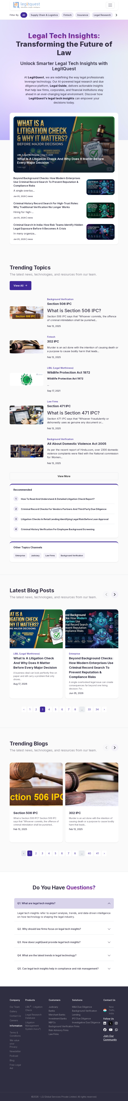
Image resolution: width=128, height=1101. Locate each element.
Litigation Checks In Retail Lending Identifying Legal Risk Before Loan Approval (64, 519)
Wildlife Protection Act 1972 (68, 372)
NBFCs (52, 1022)
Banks (52, 1010)
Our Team (15, 1007)
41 (97, 853)
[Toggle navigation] (110, 5)
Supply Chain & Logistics (44, 15)
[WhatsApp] (116, 1030)
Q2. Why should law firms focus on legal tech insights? (49, 928)
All (23, 15)
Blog (12, 1060)
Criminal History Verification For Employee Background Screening (57, 529)
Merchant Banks (57, 1014)
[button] (116, 15)
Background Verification (60, 299)
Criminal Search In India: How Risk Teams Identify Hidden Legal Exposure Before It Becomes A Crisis (48, 226)
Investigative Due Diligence (82, 1022)
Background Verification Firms (58, 1026)
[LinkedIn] (104, 1023)
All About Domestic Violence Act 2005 (76, 444)
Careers (14, 1020)
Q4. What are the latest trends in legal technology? (46, 955)
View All (18, 285)
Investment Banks (58, 1018)
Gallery (13, 1011)
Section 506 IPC (59, 304)
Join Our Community (110, 1037)
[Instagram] (116, 1023)
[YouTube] (111, 1030)
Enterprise (20, 555)
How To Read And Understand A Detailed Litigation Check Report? (58, 499)
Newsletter (15, 1051)
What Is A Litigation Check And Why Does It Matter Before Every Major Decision (60, 160)
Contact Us (15, 1016)
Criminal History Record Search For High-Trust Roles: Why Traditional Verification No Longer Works (45, 205)
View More (64, 476)
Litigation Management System (33, 1025)
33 (89, 709)
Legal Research (102, 15)
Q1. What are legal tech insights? (36, 903)
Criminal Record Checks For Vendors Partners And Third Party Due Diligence (63, 509)
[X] (110, 1023)
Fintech (68, 15)
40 (89, 853)
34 (97, 709)
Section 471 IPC (59, 406)
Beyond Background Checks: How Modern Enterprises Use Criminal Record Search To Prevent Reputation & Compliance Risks (46, 182)
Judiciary (35, 555)
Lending (76, 1014)
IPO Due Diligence (81, 1018)
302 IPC (53, 341)
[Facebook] (104, 1030)
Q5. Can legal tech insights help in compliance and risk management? (58, 968)
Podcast (14, 1056)
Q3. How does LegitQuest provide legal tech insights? (49, 942)
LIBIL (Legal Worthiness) (60, 368)
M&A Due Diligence (82, 1007)
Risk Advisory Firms (58, 1030)
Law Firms (52, 401)
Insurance (82, 15)
